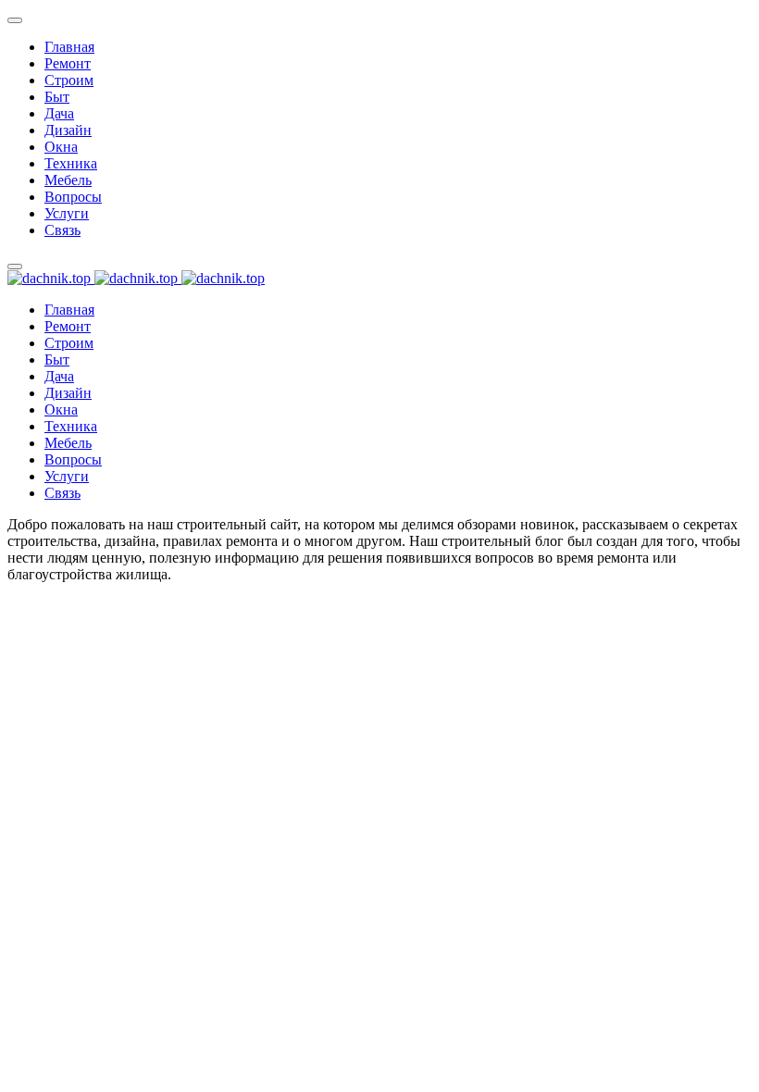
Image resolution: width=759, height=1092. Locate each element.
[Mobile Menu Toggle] (14, 20)
